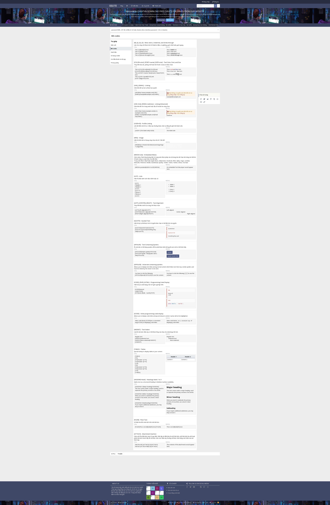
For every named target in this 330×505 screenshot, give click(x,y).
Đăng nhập (173, 94)
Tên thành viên (171, 130)
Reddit (149, 162)
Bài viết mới (171, 487)
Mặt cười (113, 45)
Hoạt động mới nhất (174, 493)
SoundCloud (154, 162)
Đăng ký (182, 94)
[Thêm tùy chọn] (215, 5)
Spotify (161, 162)
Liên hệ (171, 502)
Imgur (182, 161)
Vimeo (180, 162)
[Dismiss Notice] (218, 30)
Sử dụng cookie (115, 55)
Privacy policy (115, 63)
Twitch (170, 162)
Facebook (169, 161)
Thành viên (158, 6)
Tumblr (166, 162)
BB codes (114, 48)
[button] (139, 6)
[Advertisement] (209, 67)
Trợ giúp (206, 502)
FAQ (177, 502)
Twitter (175, 162)
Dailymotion (162, 161)
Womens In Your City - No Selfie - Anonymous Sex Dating (154, 25)
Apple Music (154, 161)
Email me (169, 115)
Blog (121, 6)
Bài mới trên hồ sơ (173, 490)
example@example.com (174, 97)
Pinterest (143, 162)
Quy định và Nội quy (186, 502)
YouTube (185, 162)
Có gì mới (146, 6)
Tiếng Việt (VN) (123, 502)
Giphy (178, 161)
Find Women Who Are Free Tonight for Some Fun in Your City (191, 25)
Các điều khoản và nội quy (118, 59)
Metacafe (137, 162)
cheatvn (114, 502)
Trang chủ (127, 6)
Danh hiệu (114, 52)
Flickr (174, 161)
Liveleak (187, 161)
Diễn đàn (135, 6)
